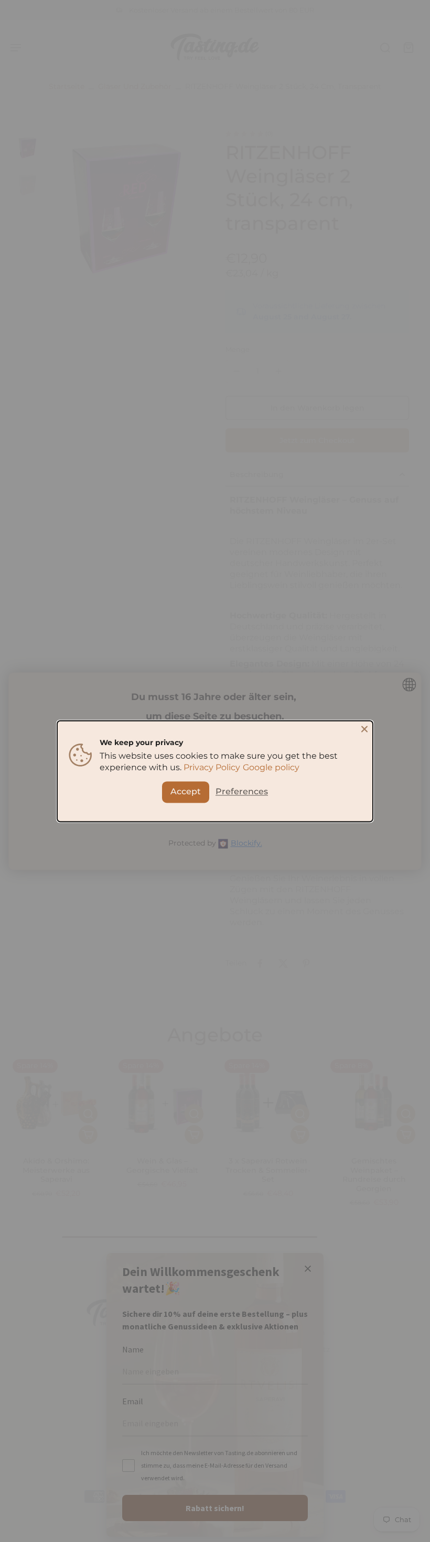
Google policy (271, 767)
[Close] (364, 729)
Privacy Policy (212, 767)
